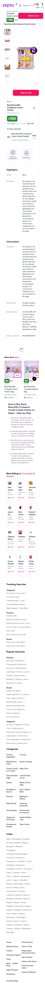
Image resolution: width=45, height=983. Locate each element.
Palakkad (9, 906)
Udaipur (9, 925)
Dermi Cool (10, 646)
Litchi (28, 623)
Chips (26, 725)
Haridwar (16, 873)
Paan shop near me (13, 732)
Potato (19, 672)
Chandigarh (10, 850)
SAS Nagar (21, 917)
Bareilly (17, 843)
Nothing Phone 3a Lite (15, 623)
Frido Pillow (20, 642)
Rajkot (14, 914)
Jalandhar (23, 880)
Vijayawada (26, 929)
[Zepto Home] (8, 5)
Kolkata (15, 887)
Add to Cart (25, 93)
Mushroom (10, 683)
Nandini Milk (11, 702)
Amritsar (9, 843)
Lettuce (19, 683)
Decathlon (21, 646)
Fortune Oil (10, 709)
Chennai (9, 858)
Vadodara (18, 925)
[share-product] (34, 107)
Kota (22, 887)
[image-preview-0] (7, 32)
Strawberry (19, 661)
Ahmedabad (16, 839)
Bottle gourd (21, 668)
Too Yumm (24, 694)
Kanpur (9, 884)
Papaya (18, 679)
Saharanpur (10, 917)
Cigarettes (18, 725)
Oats (22, 601)
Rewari (21, 914)
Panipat (27, 906)
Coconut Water (24, 627)
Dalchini (9, 676)
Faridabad (10, 865)
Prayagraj (16, 910)
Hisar (24, 873)
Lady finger (10, 672)
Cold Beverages (12, 601)
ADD (18, 375)
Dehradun (21, 861)
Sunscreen (21, 593)
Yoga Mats (24, 608)
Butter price (11, 743)
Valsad (25, 925)
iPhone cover (11, 627)
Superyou (20, 709)
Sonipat (9, 921)
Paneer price (22, 743)
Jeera (25, 679)
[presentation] (7, 81)
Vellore (17, 929)
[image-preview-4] (7, 67)
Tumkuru (23, 921)
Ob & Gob (10, 642)
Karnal (26, 884)
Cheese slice (11, 736)
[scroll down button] (7, 81)
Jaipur (15, 880)
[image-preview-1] (7, 41)
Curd (8, 728)
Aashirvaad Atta (12, 694)
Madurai (18, 895)
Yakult (8, 691)
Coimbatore (19, 858)
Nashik (16, 902)
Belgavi (25, 843)
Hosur (8, 876)
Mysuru (26, 899)
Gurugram (28, 869)
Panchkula (19, 906)
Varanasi (9, 929)
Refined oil (25, 739)
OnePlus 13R (11, 616)
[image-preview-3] (7, 58)
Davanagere (11, 861)
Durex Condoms (12, 713)
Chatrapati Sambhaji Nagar (16, 854)
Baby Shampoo (12, 608)
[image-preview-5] (7, 76)
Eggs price (27, 732)
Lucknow (21, 891)
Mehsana (10, 899)
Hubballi (16, 876)
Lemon (26, 672)
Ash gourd (10, 668)
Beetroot (22, 664)
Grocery (9, 725)
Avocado (9, 661)
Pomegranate (11, 664)
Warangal (10, 932)
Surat (16, 921)
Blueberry (10, 679)
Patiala (9, 910)
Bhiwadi (19, 846)
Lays (8, 698)
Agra (8, 839)
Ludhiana (10, 895)
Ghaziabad (20, 865)
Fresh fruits (22, 736)
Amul (20, 702)
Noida (23, 902)
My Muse (16, 691)
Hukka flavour (17, 728)
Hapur (8, 873)
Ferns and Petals (12, 717)
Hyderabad (25, 876)
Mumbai (18, 899)
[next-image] (35, 84)
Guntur (19, 869)
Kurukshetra (11, 891)
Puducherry (26, 910)
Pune (8, 914)
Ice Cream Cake (12, 597)
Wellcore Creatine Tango (16, 620)
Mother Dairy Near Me (15, 706)
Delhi (29, 861)
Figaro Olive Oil (18, 698)
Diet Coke (10, 631)
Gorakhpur (10, 869)
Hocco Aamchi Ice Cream (16, 634)
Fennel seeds (19, 676)
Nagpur (9, 902)
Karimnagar (18, 884)
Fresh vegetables (13, 739)
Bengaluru (10, 846)
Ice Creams (10, 593)
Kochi (8, 887)
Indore (9, 880)
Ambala (26, 839)
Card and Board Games (15, 604)
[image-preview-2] (7, 49)
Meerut (26, 895)
